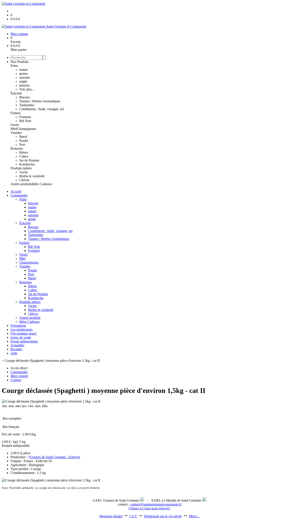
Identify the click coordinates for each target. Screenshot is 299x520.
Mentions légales (111, 516)
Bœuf (23, 136)
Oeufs (15, 125)
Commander (19, 195)
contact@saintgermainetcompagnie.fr (155, 504)
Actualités (17, 345)
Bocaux (24, 97)
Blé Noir (25, 121)
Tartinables (26, 105)
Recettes (16, 349)
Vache (23, 172)
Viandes (16, 133)
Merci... (194, 516)
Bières (23, 152)
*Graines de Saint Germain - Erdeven (54, 457)
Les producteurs (22, 329)
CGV (133, 516)
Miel (14, 129)
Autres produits (21, 184)
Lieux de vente (21, 337)
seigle (23, 81)
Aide (14, 353)
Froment (25, 117)
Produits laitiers (21, 168)
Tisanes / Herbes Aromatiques (39, 101)
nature (23, 69)
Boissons (17, 148)
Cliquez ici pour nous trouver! (149, 508)
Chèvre (24, 180)
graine (23, 73)
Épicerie (16, 93)
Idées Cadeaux (42, 184)
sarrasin (24, 77)
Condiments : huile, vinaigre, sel (41, 109)
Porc (22, 144)
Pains (14, 65)
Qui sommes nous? (24, 333)
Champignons (26, 129)
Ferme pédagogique (24, 341)
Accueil (16, 191)
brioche (24, 85)
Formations (18, 325)
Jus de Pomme (29, 160)
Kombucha (27, 164)
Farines (16, 113)
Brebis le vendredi (31, 176)
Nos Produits (19, 62)
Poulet (23, 140)
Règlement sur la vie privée (163, 516)
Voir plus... (26, 89)
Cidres (23, 156)
